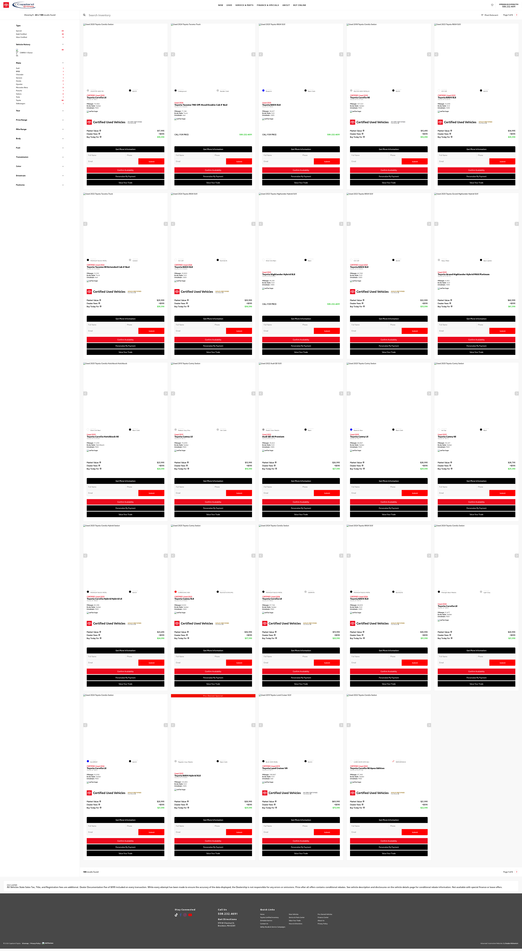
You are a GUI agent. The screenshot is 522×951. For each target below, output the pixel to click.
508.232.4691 (508, 6)
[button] (165, 54)
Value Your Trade (125, 182)
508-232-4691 (245, 134)
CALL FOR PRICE (181, 134)
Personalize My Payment (125, 176)
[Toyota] (6, 5)
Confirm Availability (125, 170)
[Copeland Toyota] (24, 5)
